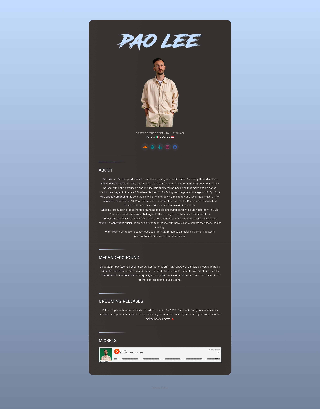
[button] (145, 147)
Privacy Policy (160, 387)
